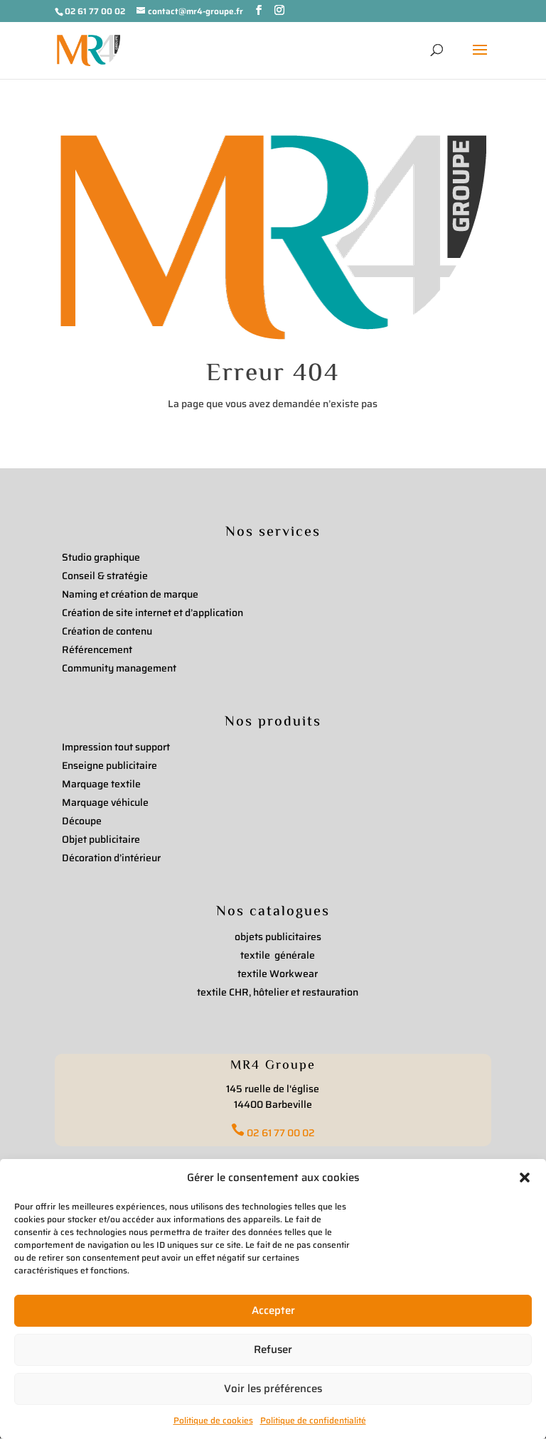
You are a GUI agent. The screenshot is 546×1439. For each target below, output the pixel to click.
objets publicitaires (278, 936)
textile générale (277, 955)
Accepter (273, 1310)
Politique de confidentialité (313, 1420)
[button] (525, 1177)
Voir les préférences (273, 1388)
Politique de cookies (213, 1420)
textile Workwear (277, 973)
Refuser (273, 1349)
